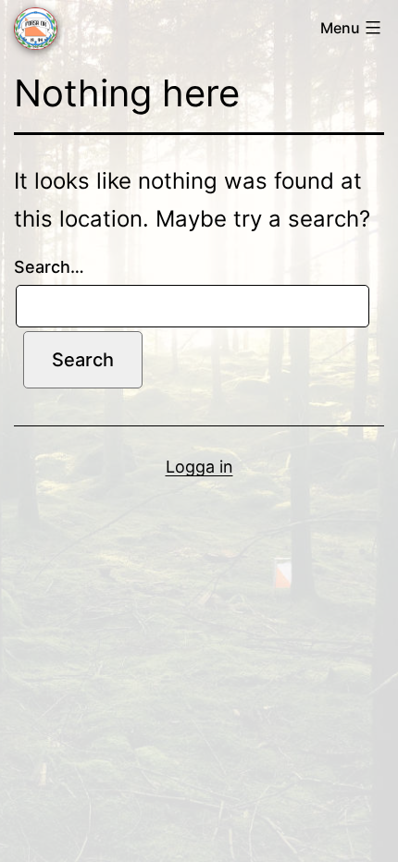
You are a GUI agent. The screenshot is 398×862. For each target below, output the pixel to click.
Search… (49, 267)
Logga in (199, 466)
